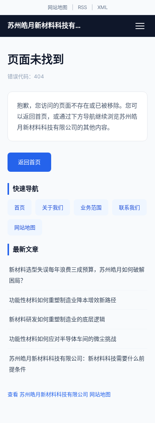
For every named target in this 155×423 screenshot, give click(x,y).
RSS (82, 7)
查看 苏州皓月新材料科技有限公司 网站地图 (59, 394)
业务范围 (91, 207)
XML (102, 7)
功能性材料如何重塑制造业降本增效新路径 (62, 300)
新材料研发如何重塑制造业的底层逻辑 (57, 319)
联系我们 (129, 207)
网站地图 (57, 7)
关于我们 (52, 207)
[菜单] (139, 26)
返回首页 (29, 162)
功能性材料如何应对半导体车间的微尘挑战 (62, 338)
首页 (19, 207)
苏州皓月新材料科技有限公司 (46, 25)
